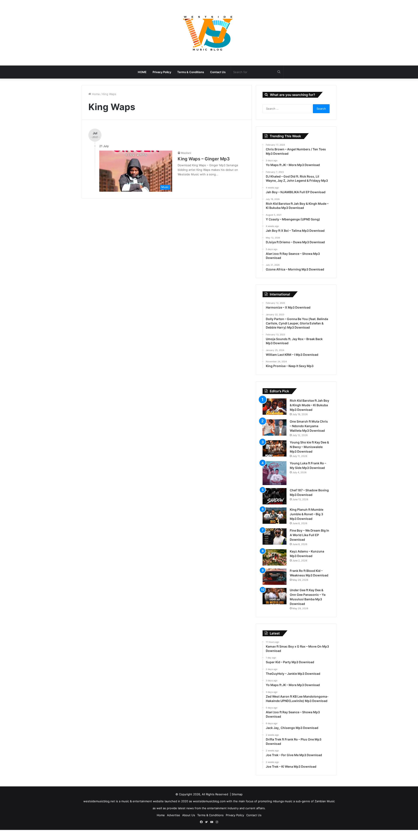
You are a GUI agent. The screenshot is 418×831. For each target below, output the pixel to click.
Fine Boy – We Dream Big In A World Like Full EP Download (309, 535)
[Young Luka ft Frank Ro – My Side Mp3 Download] (275, 473)
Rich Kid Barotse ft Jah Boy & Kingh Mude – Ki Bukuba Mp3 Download (309, 405)
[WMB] (209, 33)
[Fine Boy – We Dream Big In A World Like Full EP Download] (275, 536)
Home (95, 94)
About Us (188, 815)
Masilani (186, 152)
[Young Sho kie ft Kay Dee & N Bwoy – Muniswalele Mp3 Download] (275, 448)
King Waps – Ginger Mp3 (204, 158)
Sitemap (237, 794)
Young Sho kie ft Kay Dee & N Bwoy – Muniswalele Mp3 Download (309, 446)
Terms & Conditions (190, 72)
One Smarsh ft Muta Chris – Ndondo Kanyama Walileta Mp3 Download (309, 426)
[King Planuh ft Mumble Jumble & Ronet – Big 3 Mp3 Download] (275, 515)
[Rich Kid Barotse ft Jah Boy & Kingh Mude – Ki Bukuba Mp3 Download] (275, 406)
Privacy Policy (162, 72)
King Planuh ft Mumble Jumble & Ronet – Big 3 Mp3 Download (306, 514)
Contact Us (218, 72)
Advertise (173, 815)
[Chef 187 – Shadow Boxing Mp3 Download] (275, 496)
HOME (142, 72)
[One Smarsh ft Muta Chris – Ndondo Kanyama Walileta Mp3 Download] (275, 427)
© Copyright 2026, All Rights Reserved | (203, 794)
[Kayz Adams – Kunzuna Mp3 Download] (275, 557)
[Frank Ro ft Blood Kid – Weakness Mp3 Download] (275, 577)
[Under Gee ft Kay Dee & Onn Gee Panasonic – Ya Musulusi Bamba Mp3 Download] (275, 596)
